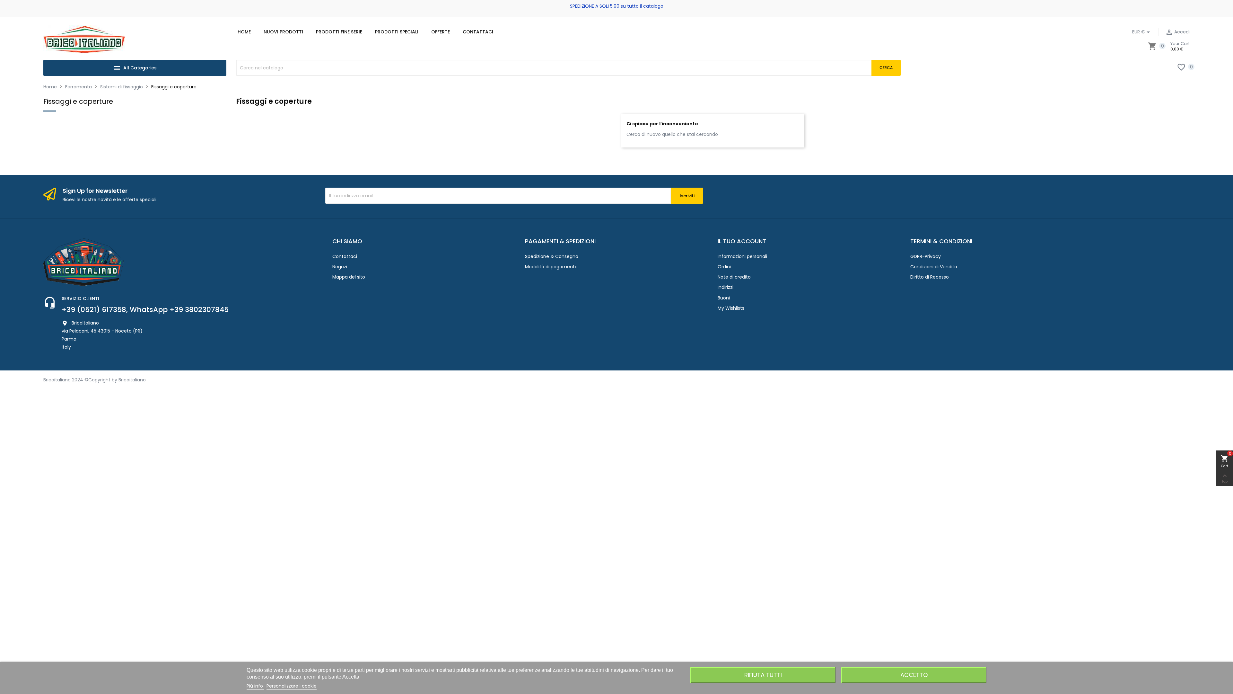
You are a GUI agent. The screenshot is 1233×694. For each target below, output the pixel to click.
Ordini (724, 266)
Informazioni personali (742, 256)
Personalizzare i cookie (292, 686)
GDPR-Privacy (925, 256)
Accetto (914, 675)
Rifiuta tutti (763, 675)
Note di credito (734, 277)
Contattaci (344, 256)
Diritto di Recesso (929, 277)
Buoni (724, 298)
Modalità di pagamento (551, 266)
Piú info (255, 686)
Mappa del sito (348, 277)
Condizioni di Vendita (933, 266)
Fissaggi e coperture (78, 101)
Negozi (339, 266)
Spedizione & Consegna (551, 256)
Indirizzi (725, 287)
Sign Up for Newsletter (95, 191)
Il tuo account (742, 241)
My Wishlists (731, 308)
